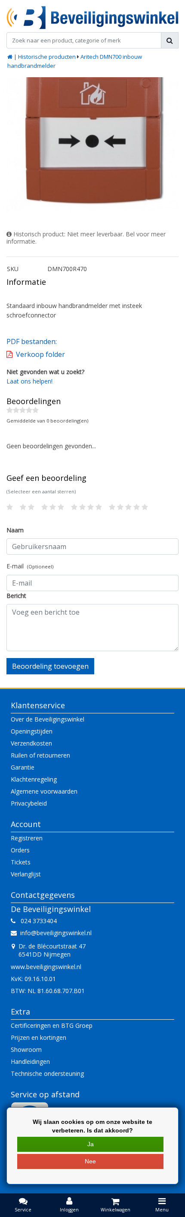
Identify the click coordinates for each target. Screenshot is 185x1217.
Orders (20, 850)
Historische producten (47, 56)
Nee (90, 1161)
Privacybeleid (29, 803)
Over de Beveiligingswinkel (47, 719)
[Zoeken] (169, 40)
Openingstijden (31, 731)
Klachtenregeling (34, 779)
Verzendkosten (31, 743)
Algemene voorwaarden (44, 791)
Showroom (26, 1049)
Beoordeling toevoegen (50, 666)
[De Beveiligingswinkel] (92, 17)
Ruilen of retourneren (40, 755)
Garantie (22, 767)
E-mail (29, 566)
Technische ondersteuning (47, 1073)
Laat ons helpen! (29, 381)
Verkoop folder (40, 354)
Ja (90, 1144)
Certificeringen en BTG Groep (51, 1025)
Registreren (27, 838)
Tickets (21, 862)
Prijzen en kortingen (38, 1037)
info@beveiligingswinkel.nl (56, 933)
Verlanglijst (26, 874)
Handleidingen (30, 1061)
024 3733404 (36, 921)
